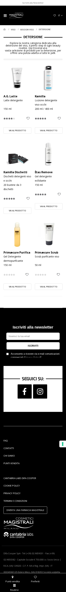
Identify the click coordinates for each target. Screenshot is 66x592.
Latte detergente (13, 100)
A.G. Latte (10, 96)
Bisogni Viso (27, 29)
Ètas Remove (44, 172)
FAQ (6, 440)
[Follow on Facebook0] (25, 391)
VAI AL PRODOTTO (17, 130)
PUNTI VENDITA (12, 463)
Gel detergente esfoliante (43, 178)
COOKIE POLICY (12, 485)
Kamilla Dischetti (15, 172)
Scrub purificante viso (47, 256)
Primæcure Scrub (46, 252)
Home (5, 29)
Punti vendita (12, 581)
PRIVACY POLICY (12, 493)
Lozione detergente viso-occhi (46, 102)
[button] (28, 118)
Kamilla (40, 96)
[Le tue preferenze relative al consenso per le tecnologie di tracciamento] (62, 444)
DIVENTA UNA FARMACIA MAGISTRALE (25, 510)
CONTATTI (9, 448)
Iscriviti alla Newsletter (33, 2)
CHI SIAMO (9, 455)
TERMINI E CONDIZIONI (15, 500)
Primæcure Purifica (17, 252)
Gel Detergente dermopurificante (13, 258)
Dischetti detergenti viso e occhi (17, 178)
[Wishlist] (54, 15)
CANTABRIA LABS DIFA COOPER (20, 478)
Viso (13, 29)
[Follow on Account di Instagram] (40, 391)
